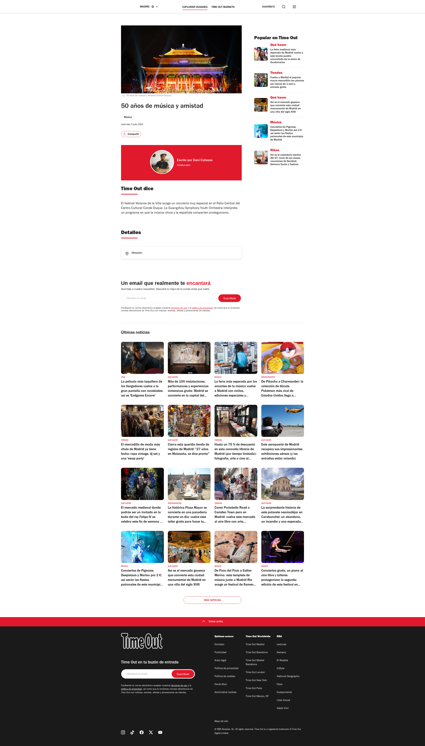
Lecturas (281, 644)
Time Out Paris (254, 688)
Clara (279, 684)
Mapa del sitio (221, 721)
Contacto (219, 644)
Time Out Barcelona (257, 652)
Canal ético (220, 684)
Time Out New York (256, 680)
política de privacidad (202, 308)
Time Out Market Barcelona (255, 662)
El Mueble (282, 660)
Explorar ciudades (195, 7)
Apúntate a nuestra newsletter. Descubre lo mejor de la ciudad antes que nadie (165, 289)
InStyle (280, 668)
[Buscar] (284, 7)
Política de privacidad (226, 668)
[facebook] (142, 732)
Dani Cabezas (202, 160)
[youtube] (160, 732)
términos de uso (179, 308)
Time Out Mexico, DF (257, 696)
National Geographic (288, 676)
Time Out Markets (223, 7)
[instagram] (123, 732)
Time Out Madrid (255, 644)
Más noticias (212, 600)
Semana (281, 652)
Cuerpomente (284, 692)
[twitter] (151, 732)
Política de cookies (224, 676)
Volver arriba (216, 621)
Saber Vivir (283, 708)
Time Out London (255, 672)
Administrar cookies (225, 692)
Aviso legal (220, 660)
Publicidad (220, 652)
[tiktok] (132, 732)
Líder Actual (283, 700)
